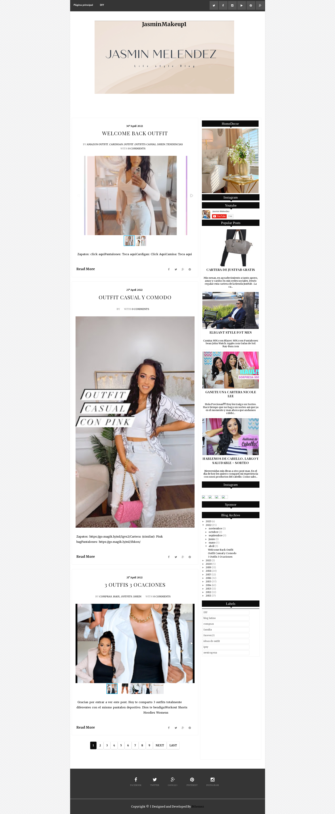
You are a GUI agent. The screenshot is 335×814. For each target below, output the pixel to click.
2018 (208, 570)
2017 (208, 574)
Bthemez (198, 806)
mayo (212, 542)
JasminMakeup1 (164, 24)
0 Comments (137, 148)
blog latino (209, 618)
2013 (208, 588)
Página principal (83, 4)
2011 (208, 595)
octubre (213, 532)
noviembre (215, 528)
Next (160, 745)
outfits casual (145, 144)
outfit (128, 144)
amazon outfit (97, 144)
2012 (208, 592)
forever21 (208, 635)
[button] (191, 195)
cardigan (116, 144)
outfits (126, 596)
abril (211, 546)
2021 (208, 560)
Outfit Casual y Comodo (222, 553)
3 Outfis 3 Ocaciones (220, 556)
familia (207, 629)
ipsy (205, 646)
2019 (208, 567)
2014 (208, 585)
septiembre (215, 535)
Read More (85, 269)
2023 (208, 521)
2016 (208, 578)
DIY (102, 4)
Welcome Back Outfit (220, 549)
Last (173, 745)
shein (161, 144)
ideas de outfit (211, 641)
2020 (209, 563)
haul (116, 596)
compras (105, 596)
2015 (208, 581)
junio (212, 539)
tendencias (174, 144)
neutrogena (210, 652)
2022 (208, 525)
